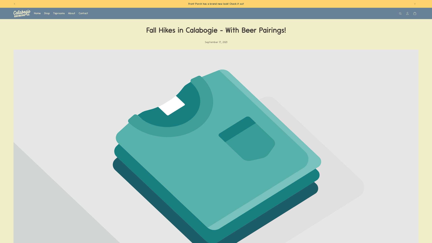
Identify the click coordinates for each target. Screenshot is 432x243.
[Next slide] (414, 4)
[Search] (400, 13)
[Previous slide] (14, 4)
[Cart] (414, 13)
